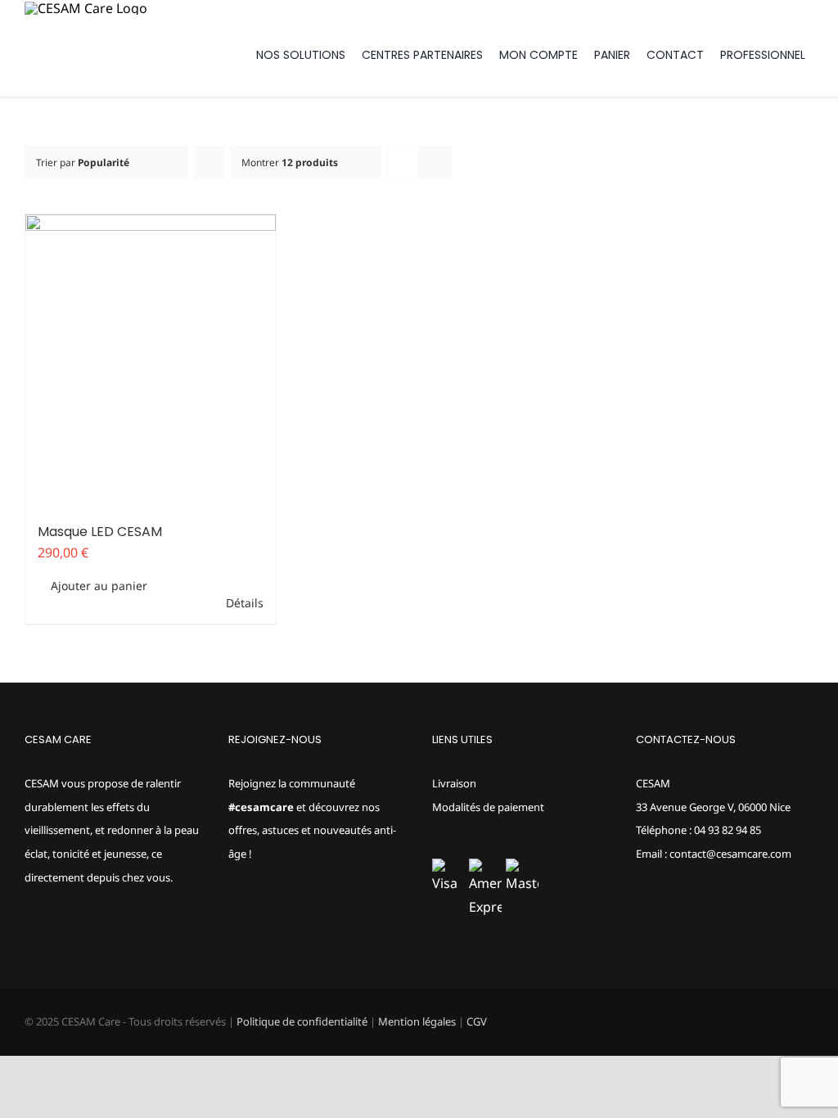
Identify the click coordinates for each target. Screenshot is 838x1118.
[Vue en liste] (435, 162)
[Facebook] (233, 918)
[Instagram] (255, 918)
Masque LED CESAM (100, 531)
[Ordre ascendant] (209, 162)
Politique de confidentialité (302, 1021)
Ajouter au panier (99, 585)
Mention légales (417, 1021)
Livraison (454, 783)
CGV (476, 1021)
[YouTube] (277, 918)
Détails (245, 603)
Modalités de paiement (488, 807)
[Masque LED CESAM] (150, 361)
